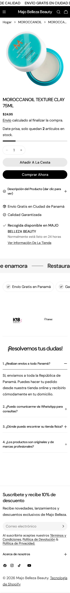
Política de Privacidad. (19, 543)
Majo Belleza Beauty (35, 11)
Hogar (7, 22)
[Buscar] (58, 11)
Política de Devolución (39, 539)
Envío (7, 120)
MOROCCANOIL (30, 22)
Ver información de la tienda (29, 243)
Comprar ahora (35, 174)
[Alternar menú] (4, 11)
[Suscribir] (63, 526)
